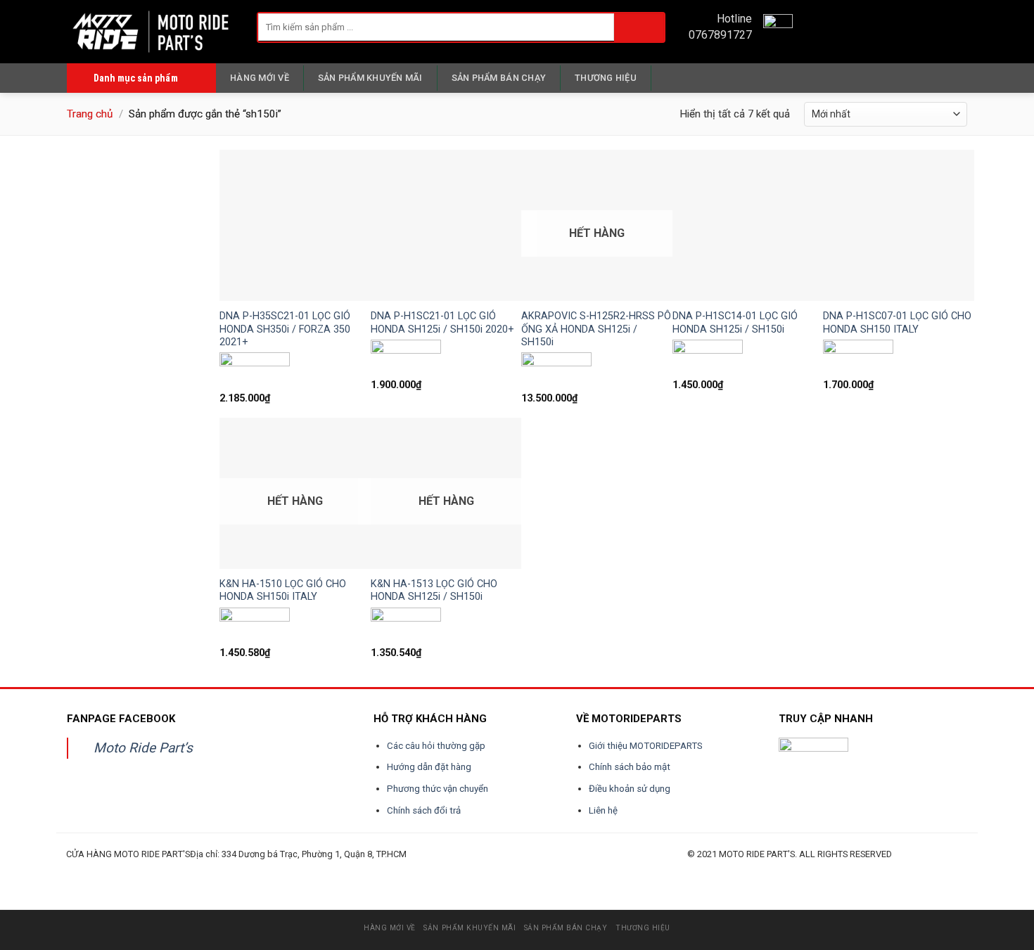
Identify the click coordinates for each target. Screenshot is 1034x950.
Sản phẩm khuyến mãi (370, 77)
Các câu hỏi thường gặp (436, 745)
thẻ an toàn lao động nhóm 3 (487, 870)
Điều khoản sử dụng (629, 788)
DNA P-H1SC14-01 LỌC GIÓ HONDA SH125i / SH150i (735, 322)
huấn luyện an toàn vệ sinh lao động (204, 870)
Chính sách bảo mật (629, 767)
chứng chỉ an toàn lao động (432, 870)
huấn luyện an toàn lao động (92, 870)
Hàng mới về (259, 77)
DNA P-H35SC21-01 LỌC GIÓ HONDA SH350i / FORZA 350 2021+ (284, 329)
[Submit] (639, 27)
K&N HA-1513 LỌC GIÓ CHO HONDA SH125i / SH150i (434, 590)
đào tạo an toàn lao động (145, 870)
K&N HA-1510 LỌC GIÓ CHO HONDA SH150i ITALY (282, 590)
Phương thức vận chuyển (437, 788)
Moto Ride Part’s (143, 748)
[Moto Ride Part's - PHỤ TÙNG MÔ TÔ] (151, 31)
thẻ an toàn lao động (384, 870)
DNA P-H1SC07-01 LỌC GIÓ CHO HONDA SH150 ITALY (897, 322)
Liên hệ (603, 810)
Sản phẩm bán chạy (499, 77)
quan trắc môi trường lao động (268, 870)
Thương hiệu (606, 77)
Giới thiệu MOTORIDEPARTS (646, 745)
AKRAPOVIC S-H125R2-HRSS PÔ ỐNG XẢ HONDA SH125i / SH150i (596, 329)
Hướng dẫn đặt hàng (429, 767)
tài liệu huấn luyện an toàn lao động (331, 870)
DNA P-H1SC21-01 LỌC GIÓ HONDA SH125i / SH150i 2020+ (442, 322)
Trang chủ (90, 114)
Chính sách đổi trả (424, 810)
